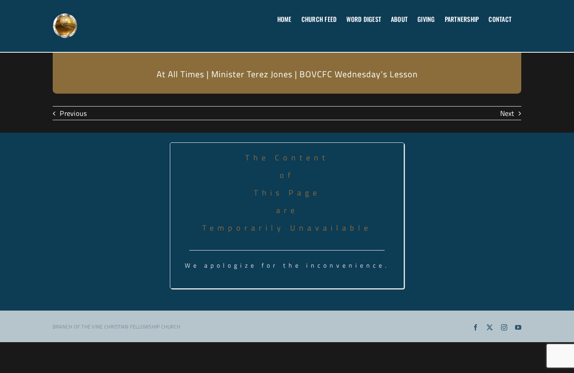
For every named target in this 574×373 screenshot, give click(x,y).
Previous (73, 113)
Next (507, 113)
